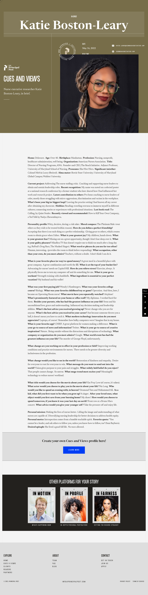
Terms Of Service (138, 581)
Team (54, 560)
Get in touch (107, 560)
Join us (104, 564)
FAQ (54, 564)
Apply (104, 567)
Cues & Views (10, 564)
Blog (54, 567)
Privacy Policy (125, 581)
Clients (7, 567)
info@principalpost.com (74, 582)
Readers (7, 570)
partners (8, 573)
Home (6, 560)
